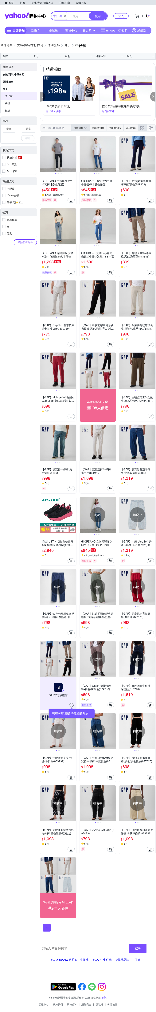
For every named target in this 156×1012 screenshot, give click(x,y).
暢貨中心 (71, 30)
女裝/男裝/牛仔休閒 (13, 74)
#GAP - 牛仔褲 (102, 960)
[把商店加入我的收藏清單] (71, 705)
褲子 (5, 89)
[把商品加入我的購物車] (71, 200)
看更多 (87, 30)
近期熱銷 (131, 128)
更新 (103, 997)
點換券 (35, 30)
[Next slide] (73, 154)
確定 (27, 138)
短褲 (7, 110)
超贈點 (141, 30)
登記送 (53, 30)
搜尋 (138, 948)
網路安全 (86, 1004)
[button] (42, 97)
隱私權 (99, 1004)
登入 (121, 16)
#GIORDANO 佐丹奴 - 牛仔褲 (69, 960)
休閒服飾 (8, 81)
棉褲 (7, 103)
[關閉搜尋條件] (65, 16)
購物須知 (72, 1004)
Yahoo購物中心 (25, 15)
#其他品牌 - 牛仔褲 (128, 960)
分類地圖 (112, 1004)
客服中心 (44, 1004)
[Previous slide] (42, 154)
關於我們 (58, 1004)
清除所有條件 (25, 242)
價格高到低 (115, 128)
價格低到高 (98, 128)
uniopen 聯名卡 (116, 30)
